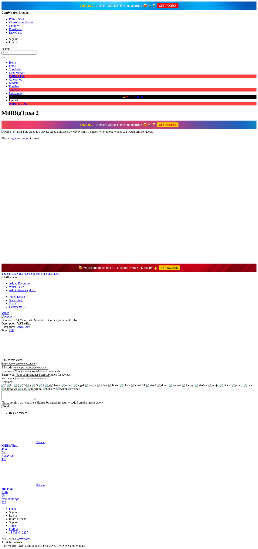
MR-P (5, 313)
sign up (25, 138)
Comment (7, 382)
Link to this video (12, 359)
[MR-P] (7, 316)
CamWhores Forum (21, 22)
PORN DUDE (18, 103)
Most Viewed (17, 72)
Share (12, 303)
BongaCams (23, 326)
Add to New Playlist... (22, 290)
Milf (11, 330)
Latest (12, 66)
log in (13, 138)
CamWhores (22, 539)
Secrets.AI (15, 89)
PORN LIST (17, 76)
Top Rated (15, 69)
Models (13, 83)
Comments (8, 371)
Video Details (17, 296)
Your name (8, 378)
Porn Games (16, 19)
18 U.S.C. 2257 (18, 532)
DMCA (13, 529)
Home (12, 62)
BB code (7, 367)
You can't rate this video (16, 273)
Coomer (14, 25)
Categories (15, 79)
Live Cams (15, 32)
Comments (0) (17, 306)
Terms (12, 525)
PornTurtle (15, 29)
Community (16, 93)
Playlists (14, 86)
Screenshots (16, 300)
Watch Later (16, 286)
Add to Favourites (20, 283)
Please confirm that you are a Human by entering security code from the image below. (53, 402)
